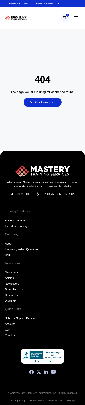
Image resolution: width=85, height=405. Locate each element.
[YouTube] (53, 372)
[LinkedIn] (46, 372)
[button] (65, 18)
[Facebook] (31, 372)
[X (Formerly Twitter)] (39, 372)
